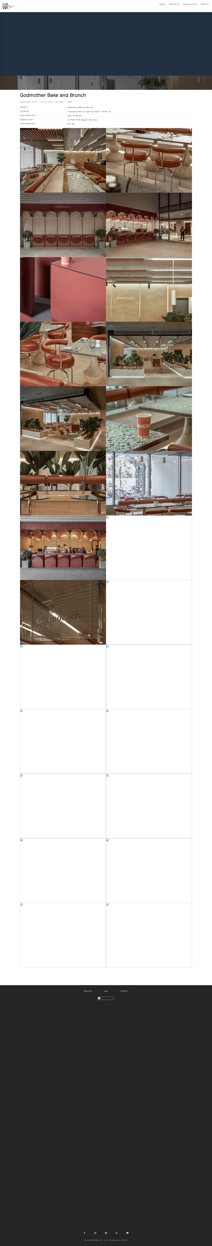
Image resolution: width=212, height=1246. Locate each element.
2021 (34, 102)
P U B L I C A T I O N (190, 4)
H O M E (162, 4)
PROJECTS (88, 991)
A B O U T (204, 4)
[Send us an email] (106, 1233)
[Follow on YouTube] (127, 1233)
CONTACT (124, 991)
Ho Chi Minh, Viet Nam (52, 102)
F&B (70, 102)
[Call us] (117, 1233)
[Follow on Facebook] (85, 1233)
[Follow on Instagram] (95, 1233)
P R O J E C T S (174, 4)
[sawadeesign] (8, 6)
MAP (106, 991)
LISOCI (123, 1240)
